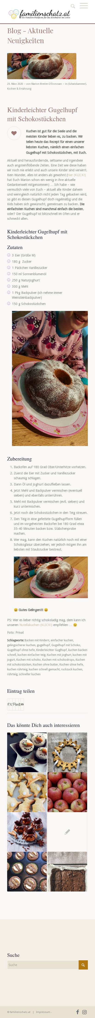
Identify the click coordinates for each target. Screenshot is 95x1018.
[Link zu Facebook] (77, 1012)
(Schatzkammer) (77, 83)
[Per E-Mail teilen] (22, 704)
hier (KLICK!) (77, 175)
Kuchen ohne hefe (71, 664)
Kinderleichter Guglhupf (51, 650)
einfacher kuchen (62, 640)
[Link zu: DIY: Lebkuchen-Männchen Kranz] (67, 752)
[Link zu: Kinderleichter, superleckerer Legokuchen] (67, 832)
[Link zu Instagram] (84, 1012)
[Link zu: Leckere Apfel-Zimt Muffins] (27, 872)
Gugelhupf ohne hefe (21, 650)
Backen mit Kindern (37, 640)
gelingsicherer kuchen (21, 645)
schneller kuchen (30, 674)
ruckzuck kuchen (71, 669)
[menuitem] (81, 11)
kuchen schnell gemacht (44, 669)
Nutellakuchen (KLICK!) (35, 625)
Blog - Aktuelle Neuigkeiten (30, 35)
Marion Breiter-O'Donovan (46, 83)
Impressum (43, 1012)
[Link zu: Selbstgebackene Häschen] (27, 792)
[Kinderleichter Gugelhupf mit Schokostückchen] (41, 66)
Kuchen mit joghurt (59, 655)
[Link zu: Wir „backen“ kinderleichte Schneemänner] (27, 752)
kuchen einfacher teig (31, 655)
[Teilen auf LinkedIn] (16, 704)
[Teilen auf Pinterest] (14, 704)
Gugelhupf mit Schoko (65, 645)
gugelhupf (43, 645)
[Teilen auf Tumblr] (20, 704)
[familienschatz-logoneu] (39, 14)
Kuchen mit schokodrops (58, 659)
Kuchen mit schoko (28, 659)
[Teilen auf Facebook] (8, 704)
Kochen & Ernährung (19, 88)
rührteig (12, 674)
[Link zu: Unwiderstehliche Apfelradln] (67, 792)
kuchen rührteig (17, 669)
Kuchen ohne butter (45, 664)
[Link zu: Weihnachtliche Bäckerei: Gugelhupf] (27, 832)
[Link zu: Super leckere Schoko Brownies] (67, 872)
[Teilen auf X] (10, 704)
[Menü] (81, 11)
